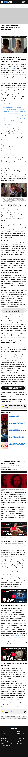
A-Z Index (19, 743)
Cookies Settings (5, 745)
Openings (19, 731)
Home (2, 451)
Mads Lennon (6, 31)
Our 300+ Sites (20, 733)
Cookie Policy (4, 741)
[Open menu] (2, 2)
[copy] (9, 34)
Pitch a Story (20, 736)
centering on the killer (14, 635)
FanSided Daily (5, 736)
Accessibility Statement (7, 743)
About (2, 731)
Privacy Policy (4, 738)
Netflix (6, 451)
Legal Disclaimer (21, 741)
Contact (3, 733)
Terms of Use (20, 738)
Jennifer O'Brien (7, 469)
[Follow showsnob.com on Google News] (25, 406)
